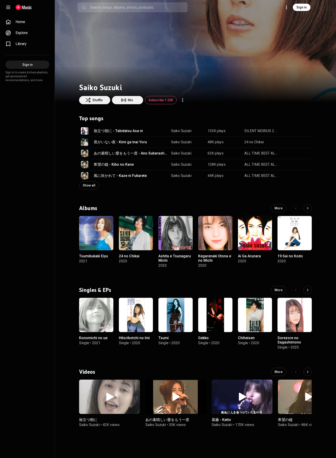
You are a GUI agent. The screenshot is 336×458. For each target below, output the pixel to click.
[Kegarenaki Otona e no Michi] (215, 233)
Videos (87, 372)
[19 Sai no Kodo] (294, 233)
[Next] (308, 208)
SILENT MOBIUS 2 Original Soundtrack (261, 131)
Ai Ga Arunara (249, 256)
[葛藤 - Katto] (242, 397)
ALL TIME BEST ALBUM (261, 153)
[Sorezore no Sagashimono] (294, 315)
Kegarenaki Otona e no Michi (214, 258)
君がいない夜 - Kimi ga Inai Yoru (120, 142)
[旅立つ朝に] (109, 397)
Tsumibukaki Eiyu (93, 256)
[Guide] (8, 7)
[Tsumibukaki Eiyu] (96, 233)
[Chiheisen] (255, 315)
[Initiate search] (84, 7)
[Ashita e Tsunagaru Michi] (175, 233)
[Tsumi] (175, 315)
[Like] (285, 131)
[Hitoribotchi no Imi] (136, 315)
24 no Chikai (254, 142)
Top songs (91, 118)
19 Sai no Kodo (290, 256)
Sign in (301, 7)
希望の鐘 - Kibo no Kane (114, 164)
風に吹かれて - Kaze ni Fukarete (120, 175)
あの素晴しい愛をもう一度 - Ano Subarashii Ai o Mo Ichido (131, 153)
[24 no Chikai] (136, 233)
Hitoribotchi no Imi (134, 338)
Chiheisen (246, 338)
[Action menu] (183, 100)
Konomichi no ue (93, 338)
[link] (27, 21)
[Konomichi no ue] (96, 315)
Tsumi (163, 338)
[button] (84, 131)
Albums (88, 208)
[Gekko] (215, 315)
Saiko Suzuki (181, 131)
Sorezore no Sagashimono (289, 340)
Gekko (203, 338)
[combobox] (138, 7)
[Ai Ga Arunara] (255, 233)
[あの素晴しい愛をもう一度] (175, 397)
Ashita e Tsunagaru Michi (174, 258)
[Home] (24, 7)
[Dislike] (294, 131)
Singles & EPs (95, 290)
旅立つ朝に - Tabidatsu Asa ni (118, 131)
